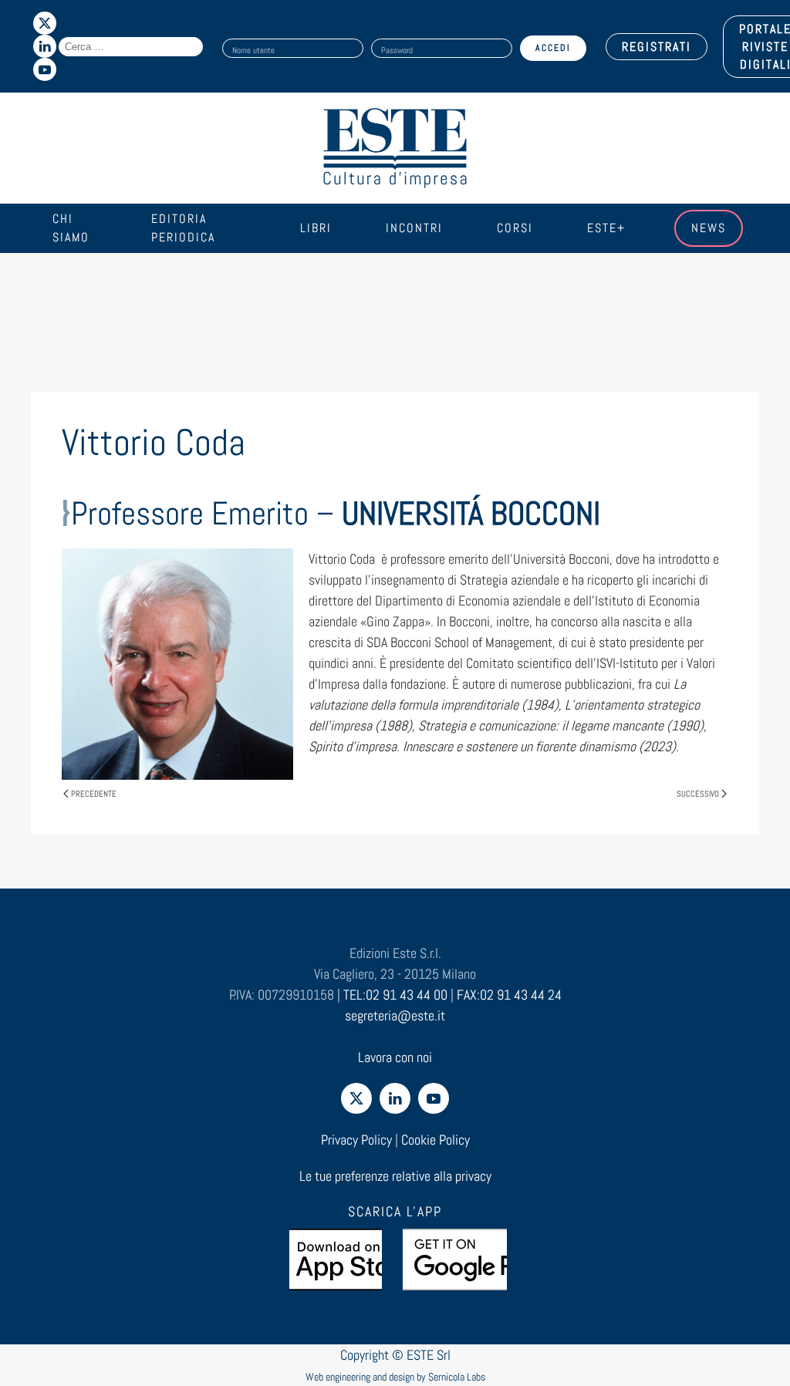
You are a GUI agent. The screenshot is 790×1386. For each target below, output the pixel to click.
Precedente (93, 793)
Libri (316, 228)
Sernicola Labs (456, 1377)
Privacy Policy (356, 1139)
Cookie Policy (435, 1139)
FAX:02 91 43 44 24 (509, 994)
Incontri (414, 228)
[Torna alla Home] (395, 148)
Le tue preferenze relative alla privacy (395, 1176)
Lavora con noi (395, 1057)
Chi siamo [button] (70, 228)
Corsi (515, 228)
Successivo (698, 793)
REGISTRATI (656, 47)
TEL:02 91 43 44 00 (395, 994)
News (708, 228)
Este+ (606, 228)
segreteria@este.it (395, 1015)
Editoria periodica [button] (183, 228)
